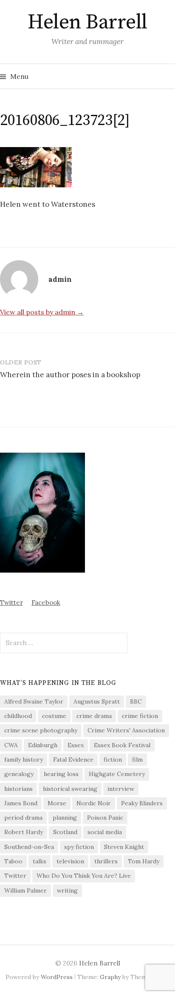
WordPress (57, 977)
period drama (23, 817)
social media (105, 832)
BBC (136, 701)
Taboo (13, 861)
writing (67, 890)
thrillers (106, 861)
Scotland (65, 832)
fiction (113, 759)
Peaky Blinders (142, 803)
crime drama (94, 716)
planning (65, 817)
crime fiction (140, 716)
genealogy (19, 774)
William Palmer (25, 890)
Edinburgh (42, 745)
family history (23, 759)
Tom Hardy (143, 861)
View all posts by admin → (42, 312)
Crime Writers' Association (126, 730)
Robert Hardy (23, 832)
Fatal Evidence (73, 759)
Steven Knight (124, 847)
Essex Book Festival (122, 745)
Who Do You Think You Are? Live (84, 875)
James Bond (20, 803)
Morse (57, 803)
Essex (76, 745)
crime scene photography (40, 730)
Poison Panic (105, 817)
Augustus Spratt (96, 701)
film (137, 759)
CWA (11, 745)
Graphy (110, 977)
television (70, 861)
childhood (18, 716)
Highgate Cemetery (117, 774)
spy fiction (79, 847)
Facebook (45, 602)
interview (120, 789)
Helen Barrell (87, 22)
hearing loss (61, 774)
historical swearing (70, 789)
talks (39, 861)
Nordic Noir (93, 803)
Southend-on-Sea (29, 847)
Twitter (11, 602)
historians (18, 789)
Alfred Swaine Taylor (33, 701)
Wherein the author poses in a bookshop (70, 374)
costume (54, 716)
